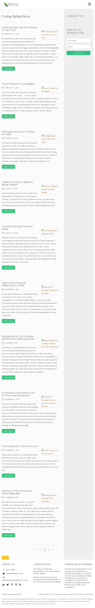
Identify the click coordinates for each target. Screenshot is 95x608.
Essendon (8, 601)
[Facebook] (12, 584)
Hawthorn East (29, 604)
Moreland (75, 601)
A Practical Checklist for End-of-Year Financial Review (18, 394)
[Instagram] (16, 584)
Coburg (49, 599)
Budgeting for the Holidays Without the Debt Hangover (18, 337)
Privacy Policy (78, 594)
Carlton (54, 599)
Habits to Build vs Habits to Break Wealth (17, 183)
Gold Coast (52, 604)
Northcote (71, 599)
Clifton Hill (84, 599)
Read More (8, 68)
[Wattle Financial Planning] (11, 4)
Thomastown (64, 601)
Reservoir (26, 601)
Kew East (41, 604)
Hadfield (32, 601)
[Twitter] (7, 584)
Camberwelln (5, 604)
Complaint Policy (88, 594)
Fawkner (37, 601)
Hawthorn (18, 604)
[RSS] (20, 584)
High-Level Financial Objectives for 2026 (14, 284)
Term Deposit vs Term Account (20, 446)
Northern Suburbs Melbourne (48, 601)
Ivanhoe (46, 604)
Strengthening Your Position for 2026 (18, 133)
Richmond (12, 604)
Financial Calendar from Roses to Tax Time (19, 28)
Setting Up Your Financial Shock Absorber (16, 492)
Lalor (58, 601)
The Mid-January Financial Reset (17, 227)
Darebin (81, 601)
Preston (21, 601)
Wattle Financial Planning (10, 594)
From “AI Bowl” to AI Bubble (18, 83)
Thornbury (78, 599)
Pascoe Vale (15, 601)
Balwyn (36, 604)
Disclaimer (70, 594)
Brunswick (37, 599)
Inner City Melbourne (62, 599)
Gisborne (86, 601)
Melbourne (44, 599)
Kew (23, 604)
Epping (70, 601)
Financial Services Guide (59, 594)
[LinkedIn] (3, 584)
